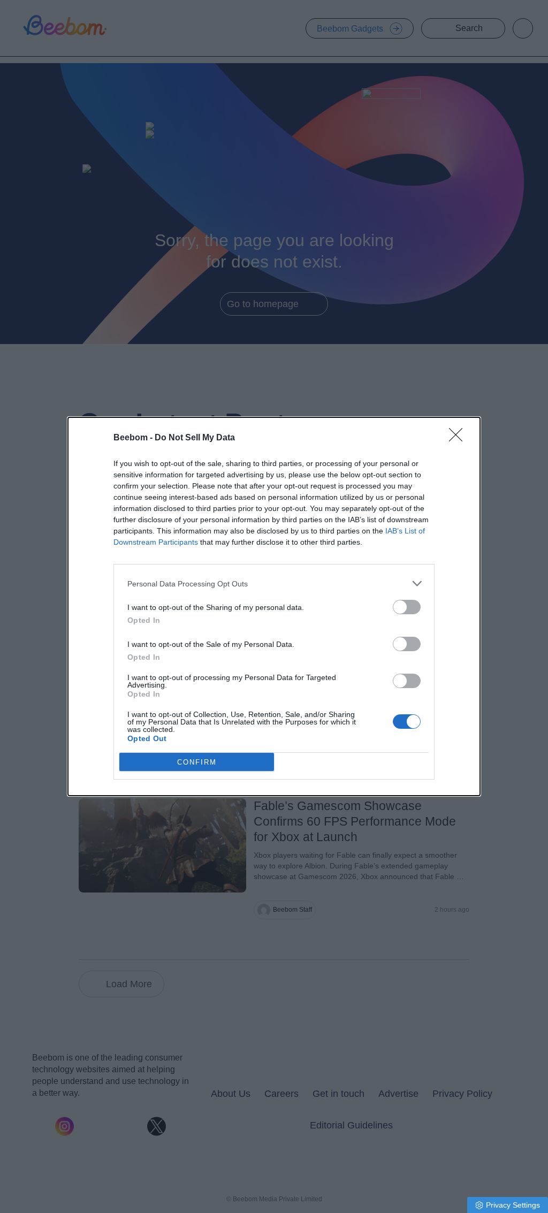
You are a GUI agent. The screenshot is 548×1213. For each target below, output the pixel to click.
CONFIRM (197, 762)
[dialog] (274, 606)
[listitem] (274, 583)
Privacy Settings (513, 1205)
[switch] (407, 607)
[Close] (459, 438)
